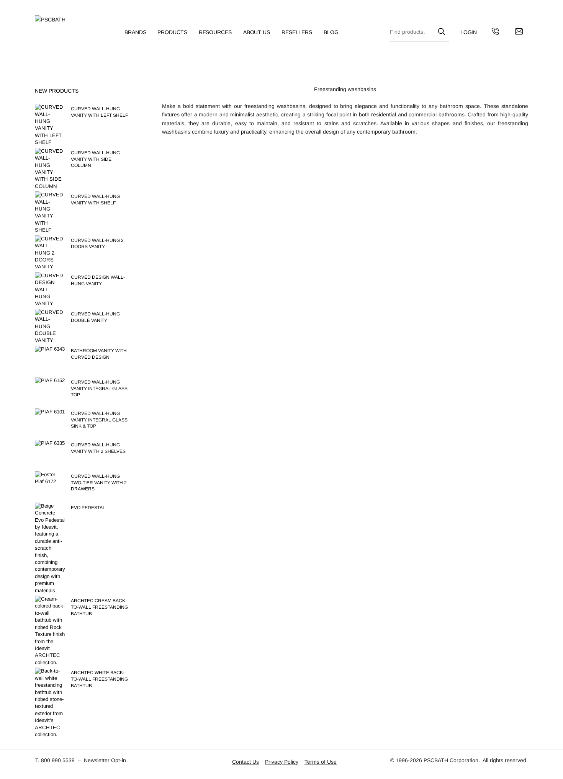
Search (441, 30)
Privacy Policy (281, 762)
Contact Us (245, 762)
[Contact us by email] (519, 32)
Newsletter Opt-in (105, 760)
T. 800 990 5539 (55, 760)
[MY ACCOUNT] (468, 32)
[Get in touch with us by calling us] (495, 32)
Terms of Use (320, 762)
